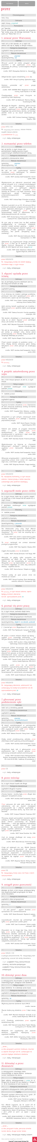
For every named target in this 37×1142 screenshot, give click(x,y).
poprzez (17, 56)
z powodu (18, 523)
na (10, 998)
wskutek (32, 622)
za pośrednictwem (21, 720)
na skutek (24, 622)
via (16, 58)
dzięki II (17, 622)
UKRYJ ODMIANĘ (9, 3)
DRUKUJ (27, 3)
